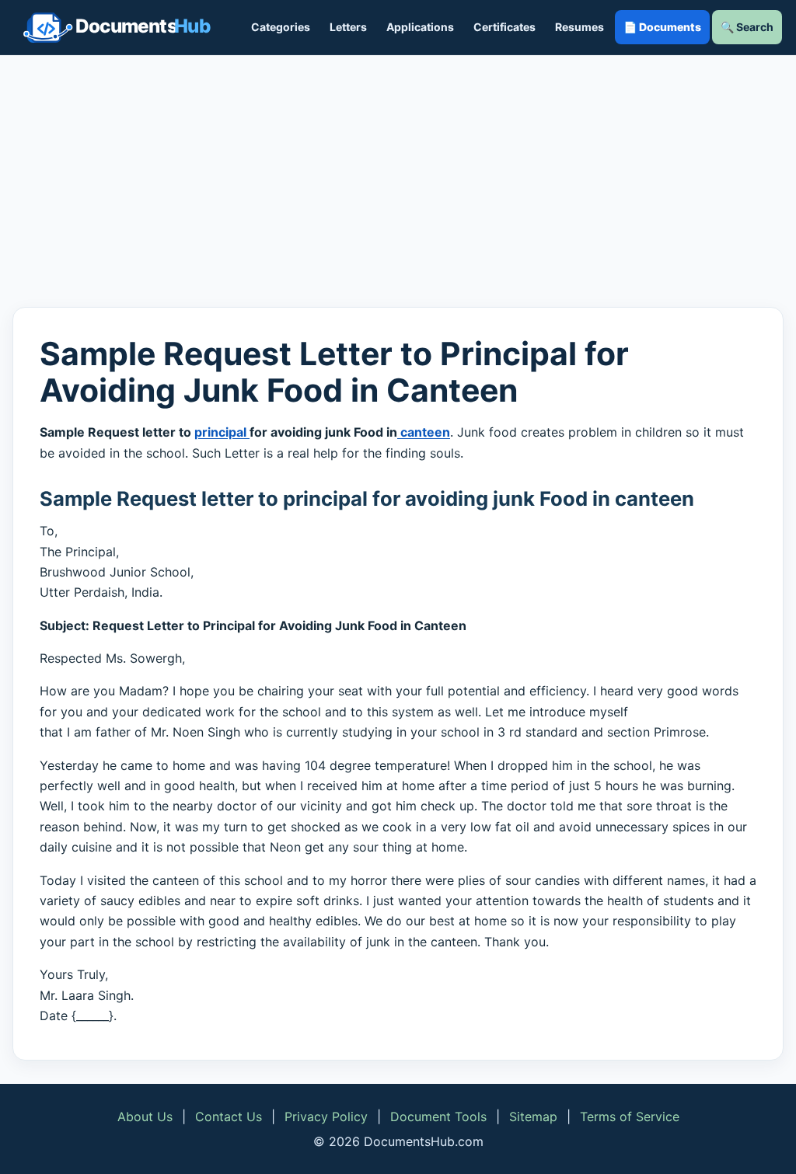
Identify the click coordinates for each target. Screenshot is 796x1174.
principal (222, 432)
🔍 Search (747, 26)
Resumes (579, 26)
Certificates (504, 26)
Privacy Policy (326, 1116)
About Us (145, 1116)
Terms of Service (629, 1116)
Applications (420, 26)
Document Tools (438, 1116)
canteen (423, 432)
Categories (280, 26)
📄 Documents (662, 26)
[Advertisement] (398, 181)
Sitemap (533, 1116)
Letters (348, 26)
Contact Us (228, 1116)
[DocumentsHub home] (116, 27)
